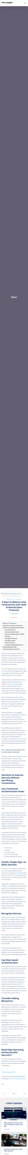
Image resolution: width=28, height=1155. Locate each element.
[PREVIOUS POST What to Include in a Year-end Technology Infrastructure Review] (3, 1093)
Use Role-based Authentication (10, 642)
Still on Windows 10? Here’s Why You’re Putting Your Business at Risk (13, 1124)
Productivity (18, 599)
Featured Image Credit (8, 1072)
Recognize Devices (11, 638)
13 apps (18, 873)
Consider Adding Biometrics (14, 645)
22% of (12, 684)
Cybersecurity (10, 599)
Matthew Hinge (15, 613)
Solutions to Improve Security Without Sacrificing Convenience (13, 627)
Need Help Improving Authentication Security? (11, 648)
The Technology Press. (19, 1079)
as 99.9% (20, 702)
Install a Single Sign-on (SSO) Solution (14, 635)
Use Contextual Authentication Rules (12, 631)
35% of (3, 750)
